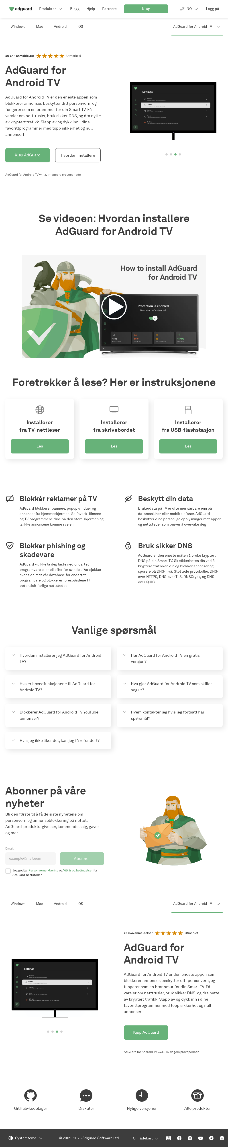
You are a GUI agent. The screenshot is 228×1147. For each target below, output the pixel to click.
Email (9, 848)
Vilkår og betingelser (78, 870)
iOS (80, 26)
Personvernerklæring (43, 870)
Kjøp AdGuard (28, 155)
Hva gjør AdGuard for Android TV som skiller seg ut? (171, 686)
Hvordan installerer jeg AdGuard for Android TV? (60, 658)
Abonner (82, 858)
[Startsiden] (20, 9)
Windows (18, 26)
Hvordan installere (78, 155)
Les (40, 446)
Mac (39, 26)
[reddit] (222, 1138)
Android (60, 26)
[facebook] (179, 1138)
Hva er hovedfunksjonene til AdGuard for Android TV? (57, 686)
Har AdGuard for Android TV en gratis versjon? (165, 658)
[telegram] (211, 1138)
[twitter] (190, 1138)
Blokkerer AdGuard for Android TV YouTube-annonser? (60, 715)
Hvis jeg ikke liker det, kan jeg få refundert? (60, 740)
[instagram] (168, 1138)
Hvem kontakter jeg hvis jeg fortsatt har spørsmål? (167, 715)
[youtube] (200, 1138)
